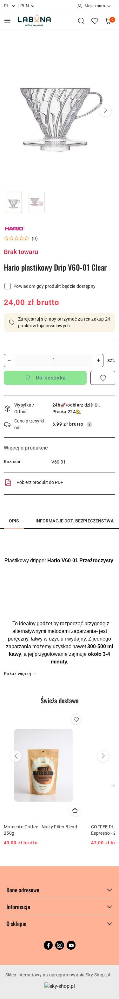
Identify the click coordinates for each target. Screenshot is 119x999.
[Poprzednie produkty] (16, 756)
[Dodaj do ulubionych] (102, 378)
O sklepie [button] (16, 923)
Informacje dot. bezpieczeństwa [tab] (75, 520)
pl (7, 5)
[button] (105, 110)
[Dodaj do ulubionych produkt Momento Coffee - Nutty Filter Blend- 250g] (76, 719)
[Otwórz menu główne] (7, 20)
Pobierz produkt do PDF (40, 482)
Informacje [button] (18, 907)
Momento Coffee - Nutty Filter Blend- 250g (41, 830)
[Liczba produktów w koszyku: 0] (107, 21)
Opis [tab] (14, 520)
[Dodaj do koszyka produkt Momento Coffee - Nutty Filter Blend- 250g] (75, 810)
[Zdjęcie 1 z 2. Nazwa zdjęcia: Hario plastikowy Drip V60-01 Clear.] (14, 202)
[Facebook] (48, 945)
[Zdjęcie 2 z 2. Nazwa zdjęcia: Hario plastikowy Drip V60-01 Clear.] (37, 202)
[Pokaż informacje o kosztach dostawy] (89, 424)
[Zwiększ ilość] (98, 360)
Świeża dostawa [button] (60, 700)
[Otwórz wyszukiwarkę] (81, 21)
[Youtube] (71, 945)
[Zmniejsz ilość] (9, 360)
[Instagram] (59, 945)
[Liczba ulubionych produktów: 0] (94, 21)
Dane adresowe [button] (22, 890)
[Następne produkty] (103, 756)
